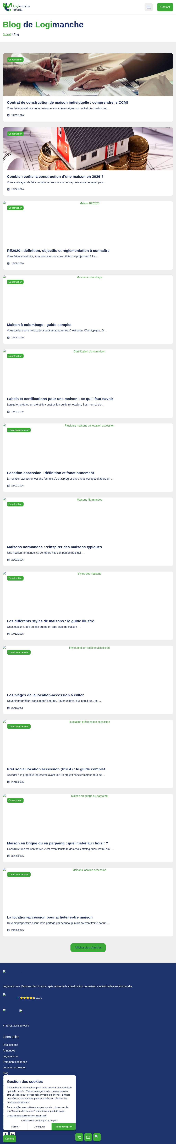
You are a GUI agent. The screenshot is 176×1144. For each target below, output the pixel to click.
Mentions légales (13, 1108)
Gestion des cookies (15, 1103)
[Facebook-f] (5, 1134)
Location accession (14, 1067)
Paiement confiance (15, 1061)
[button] (149, 7)
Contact (7, 1078)
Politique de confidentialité (19, 1114)
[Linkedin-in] (12, 1134)
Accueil (7, 34)
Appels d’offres (12, 1084)
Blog (5, 1073)
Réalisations (10, 1044)
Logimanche (10, 1056)
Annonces (9, 1050)
